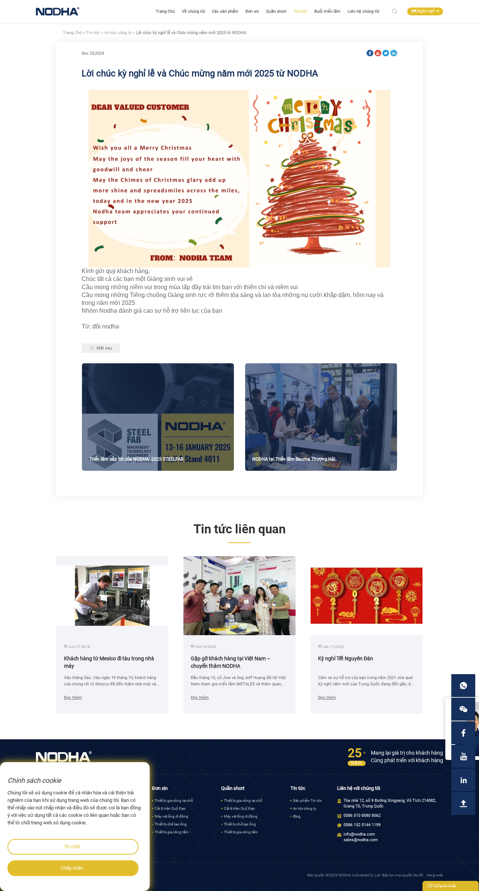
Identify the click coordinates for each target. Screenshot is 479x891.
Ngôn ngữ (426, 11)
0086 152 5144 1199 (362, 824)
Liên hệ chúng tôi (363, 11)
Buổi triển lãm (327, 11)
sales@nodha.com (361, 839)
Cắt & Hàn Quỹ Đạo (170, 808)
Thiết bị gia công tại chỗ (174, 800)
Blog (296, 816)
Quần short (276, 11)
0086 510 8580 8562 (362, 815)
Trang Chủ (165, 11)
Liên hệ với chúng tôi (358, 788)
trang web (435, 875)
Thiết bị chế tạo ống (171, 824)
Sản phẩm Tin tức (307, 800)
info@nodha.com (359, 834)
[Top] (463, 803)
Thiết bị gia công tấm (172, 832)
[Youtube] (378, 53)
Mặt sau (104, 348)
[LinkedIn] (393, 53)
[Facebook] (369, 53)
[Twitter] (385, 53)
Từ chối (72, 846)
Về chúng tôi (193, 11)
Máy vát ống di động (171, 816)
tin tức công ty (117, 32)
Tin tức (300, 11)
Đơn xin (252, 11)
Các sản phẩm (225, 11)
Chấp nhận (72, 868)
